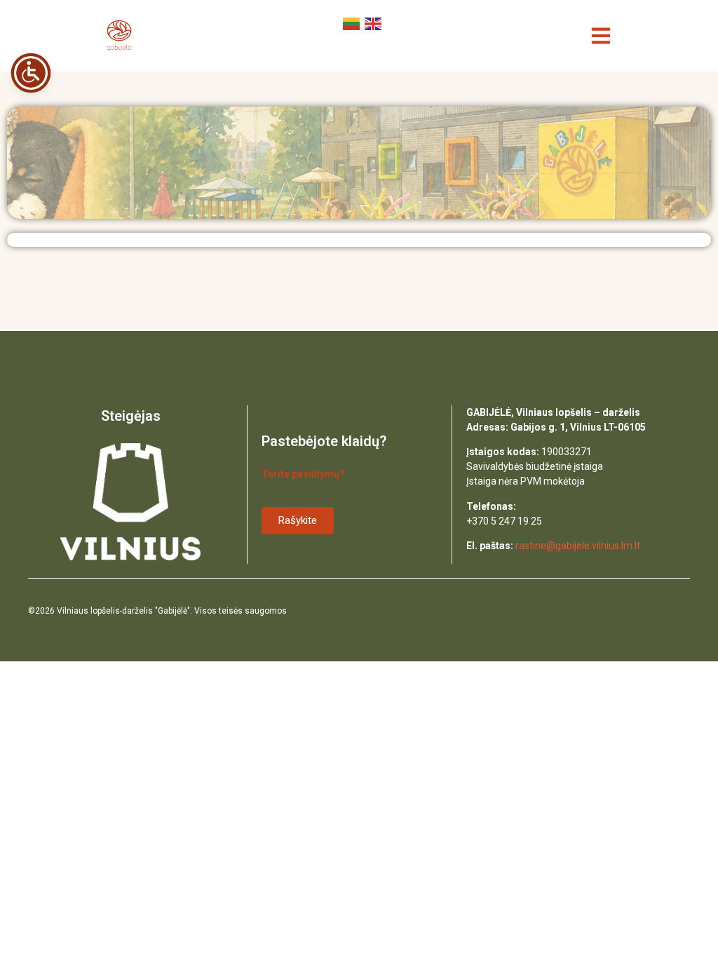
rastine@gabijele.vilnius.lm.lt (577, 545)
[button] (601, 36)
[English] (372, 22)
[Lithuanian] (350, 22)
